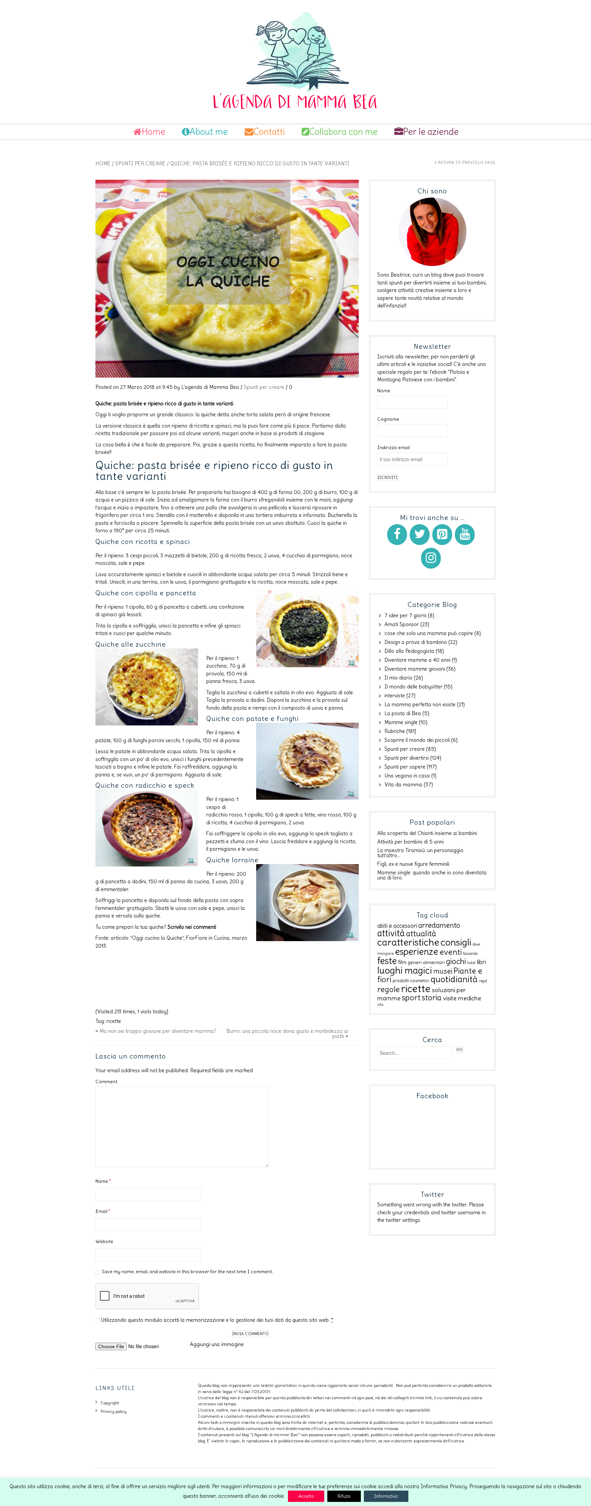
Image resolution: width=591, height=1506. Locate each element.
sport (411, 997)
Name (103, 1181)
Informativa (386, 1496)
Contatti (269, 131)
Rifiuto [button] (344, 1496)
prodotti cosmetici (411, 980)
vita (380, 1004)
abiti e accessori (397, 925)
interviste (394, 695)
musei (442, 971)
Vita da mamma (403, 784)
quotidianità (454, 979)
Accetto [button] (306, 1496)
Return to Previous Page (467, 163)
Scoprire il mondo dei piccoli (417, 740)
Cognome (388, 419)
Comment (106, 1081)
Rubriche (394, 731)
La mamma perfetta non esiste (420, 704)
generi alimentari (426, 962)
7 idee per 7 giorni (405, 615)
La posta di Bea (402, 713)
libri (481, 962)
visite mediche (462, 998)
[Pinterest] (442, 534)
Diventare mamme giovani (414, 669)
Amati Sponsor (401, 624)
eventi (450, 952)
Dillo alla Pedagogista (409, 651)
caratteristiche (408, 942)
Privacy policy (114, 1411)
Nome (383, 391)
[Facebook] (397, 534)
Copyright (110, 1402)
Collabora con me (343, 131)
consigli (456, 942)
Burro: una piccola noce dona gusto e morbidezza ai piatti (287, 1033)
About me (208, 131)
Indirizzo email (393, 447)
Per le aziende (431, 131)
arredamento (439, 925)
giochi (456, 961)
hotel (471, 962)
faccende (470, 953)
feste (387, 960)
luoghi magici (404, 970)
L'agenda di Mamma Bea (210, 387)
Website (104, 1241)
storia (432, 997)
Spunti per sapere (404, 766)
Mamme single (401, 722)
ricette (113, 1021)
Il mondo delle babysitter (413, 686)
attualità (421, 933)
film (402, 962)
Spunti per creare (140, 163)
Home (153, 131)
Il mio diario (398, 677)
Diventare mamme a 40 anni (417, 660)
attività (391, 933)
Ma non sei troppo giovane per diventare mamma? (158, 1031)
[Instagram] (431, 558)
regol (483, 980)
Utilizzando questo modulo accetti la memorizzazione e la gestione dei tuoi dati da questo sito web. (217, 1320)
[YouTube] (465, 534)
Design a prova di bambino (415, 642)
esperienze (416, 951)
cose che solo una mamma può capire (428, 633)
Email (102, 1211)
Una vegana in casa (407, 775)
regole (388, 989)
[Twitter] (420, 534)
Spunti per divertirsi (406, 758)
